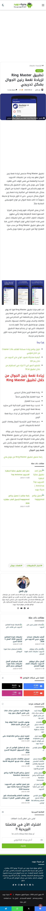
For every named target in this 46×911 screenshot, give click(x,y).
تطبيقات (32, 65)
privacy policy (37, 898)
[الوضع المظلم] (3, 6)
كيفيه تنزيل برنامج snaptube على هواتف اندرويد (16, 737)
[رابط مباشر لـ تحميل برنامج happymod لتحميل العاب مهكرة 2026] (37, 498)
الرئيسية (39, 65)
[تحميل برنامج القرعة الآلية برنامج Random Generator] (37, 776)
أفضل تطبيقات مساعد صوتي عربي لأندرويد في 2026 (34, 639)
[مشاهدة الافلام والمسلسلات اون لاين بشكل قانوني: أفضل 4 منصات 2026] (37, 799)
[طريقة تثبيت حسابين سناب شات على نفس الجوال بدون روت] (37, 714)
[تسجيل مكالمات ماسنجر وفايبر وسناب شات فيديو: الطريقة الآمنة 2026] (37, 764)
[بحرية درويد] (23, 5)
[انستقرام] (18, 608)
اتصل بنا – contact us (11, 898)
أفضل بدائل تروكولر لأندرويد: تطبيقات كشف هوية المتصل (34, 664)
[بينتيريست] (24, 884)
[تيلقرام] (13, 884)
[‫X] (27, 884)
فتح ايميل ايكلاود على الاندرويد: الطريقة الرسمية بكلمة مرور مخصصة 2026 (16, 787)
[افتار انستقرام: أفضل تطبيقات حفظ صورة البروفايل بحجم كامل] (12, 653)
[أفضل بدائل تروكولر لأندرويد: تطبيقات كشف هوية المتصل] (34, 653)
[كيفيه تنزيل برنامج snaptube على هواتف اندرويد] (37, 740)
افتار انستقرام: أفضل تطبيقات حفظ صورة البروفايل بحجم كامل (14, 664)
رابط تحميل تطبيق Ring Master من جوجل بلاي (23, 457)
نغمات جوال (15, 565)
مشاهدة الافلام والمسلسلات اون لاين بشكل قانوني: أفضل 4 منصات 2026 (15, 798)
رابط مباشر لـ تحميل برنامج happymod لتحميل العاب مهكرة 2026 (16, 499)
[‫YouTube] (21, 608)
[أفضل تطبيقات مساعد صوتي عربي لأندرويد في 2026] (34, 629)
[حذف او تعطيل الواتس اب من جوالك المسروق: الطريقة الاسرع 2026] (37, 750)
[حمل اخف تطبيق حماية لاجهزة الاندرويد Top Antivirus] (37, 480)
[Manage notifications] (40, 906)
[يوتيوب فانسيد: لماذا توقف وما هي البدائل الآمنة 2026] (37, 727)
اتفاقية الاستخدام (25, 898)
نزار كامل (37, 90)
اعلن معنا (23, 902)
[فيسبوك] (24, 608)
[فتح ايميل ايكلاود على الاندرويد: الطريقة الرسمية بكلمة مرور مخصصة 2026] (37, 787)
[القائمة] (43, 6)
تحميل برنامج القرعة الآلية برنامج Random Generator (16, 774)
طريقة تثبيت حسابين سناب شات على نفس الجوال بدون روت (16, 712)
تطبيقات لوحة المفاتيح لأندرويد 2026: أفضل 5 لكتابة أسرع (13, 639)
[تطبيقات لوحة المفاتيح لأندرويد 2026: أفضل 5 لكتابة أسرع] (12, 629)
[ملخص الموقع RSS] (32, 884)
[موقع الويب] (28, 608)
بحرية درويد (6, 894)
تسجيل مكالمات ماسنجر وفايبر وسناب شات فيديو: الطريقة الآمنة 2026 (16, 761)
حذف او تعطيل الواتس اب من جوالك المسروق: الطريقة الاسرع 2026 (16, 750)
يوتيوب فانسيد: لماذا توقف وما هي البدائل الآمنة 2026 (17, 723)
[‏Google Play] (16, 884)
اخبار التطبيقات (34, 565)
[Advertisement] (23, 35)
